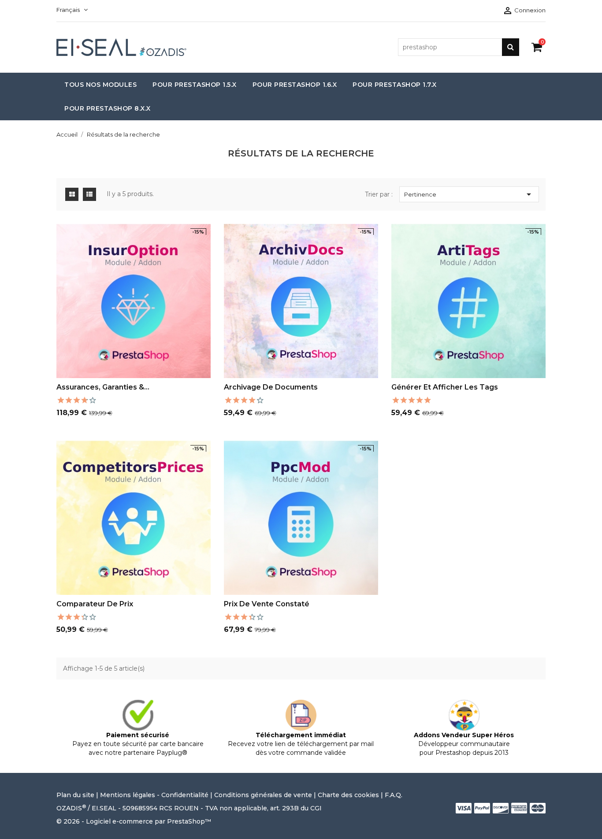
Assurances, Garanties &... (102, 387)
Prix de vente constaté (266, 604)
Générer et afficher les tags (444, 387)
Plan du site (76, 795)
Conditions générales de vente (263, 795)
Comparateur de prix (94, 604)
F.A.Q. (393, 795)
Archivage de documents (271, 387)
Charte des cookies (348, 795)
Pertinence (469, 194)
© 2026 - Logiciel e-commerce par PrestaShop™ (133, 821)
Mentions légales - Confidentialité (154, 795)
